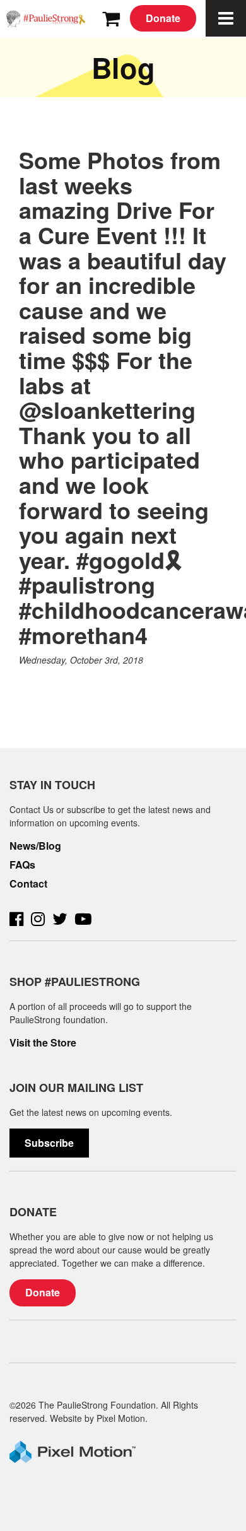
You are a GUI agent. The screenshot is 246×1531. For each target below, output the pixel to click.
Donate (163, 18)
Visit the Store (42, 1043)
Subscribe (49, 1142)
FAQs (22, 865)
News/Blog (35, 846)
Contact (28, 884)
